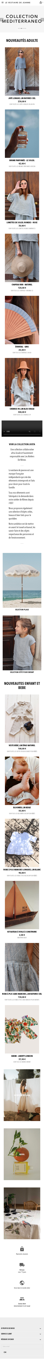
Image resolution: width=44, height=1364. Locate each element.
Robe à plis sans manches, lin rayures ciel (22, 994)
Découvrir (22, 30)
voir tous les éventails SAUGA (22, 353)
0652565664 (18, 1306)
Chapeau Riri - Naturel (22, 285)
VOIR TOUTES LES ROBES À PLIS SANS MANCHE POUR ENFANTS (22, 1000)
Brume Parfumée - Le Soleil (22, 160)
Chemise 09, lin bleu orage (22, 409)
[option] (22, 19)
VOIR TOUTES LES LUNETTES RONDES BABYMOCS (22, 228)
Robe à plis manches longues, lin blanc (22, 870)
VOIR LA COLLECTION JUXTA (22, 444)
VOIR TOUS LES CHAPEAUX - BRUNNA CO (22, 291)
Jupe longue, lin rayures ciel (22, 98)
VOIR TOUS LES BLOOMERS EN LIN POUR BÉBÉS (22, 814)
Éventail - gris (22, 347)
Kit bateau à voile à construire (22, 932)
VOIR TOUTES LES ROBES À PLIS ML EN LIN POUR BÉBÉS (22, 876)
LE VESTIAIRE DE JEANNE (18, 3)
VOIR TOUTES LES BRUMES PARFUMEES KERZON (22, 166)
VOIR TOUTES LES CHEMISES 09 (22, 415)
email (28, 1306)
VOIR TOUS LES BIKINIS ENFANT (22, 1062)
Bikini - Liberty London (22, 1056)
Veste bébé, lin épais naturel (22, 746)
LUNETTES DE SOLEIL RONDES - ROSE (22, 223)
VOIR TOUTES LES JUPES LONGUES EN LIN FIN (22, 104)
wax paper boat (22, 938)
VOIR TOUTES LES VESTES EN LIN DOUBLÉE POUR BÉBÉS (22, 751)
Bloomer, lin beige (22, 808)
